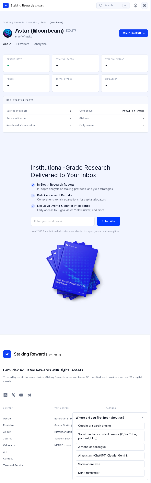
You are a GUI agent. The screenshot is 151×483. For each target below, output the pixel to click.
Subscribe (108, 221)
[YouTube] (21, 395)
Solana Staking (63, 425)
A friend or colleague (92, 446)
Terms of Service (13, 465)
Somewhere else (89, 464)
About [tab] (7, 44)
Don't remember (88, 472)
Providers (9, 425)
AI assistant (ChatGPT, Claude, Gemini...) (104, 455)
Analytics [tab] (40, 44)
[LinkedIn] (5, 395)
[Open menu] (135, 5)
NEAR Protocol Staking (67, 445)
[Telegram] (29, 395)
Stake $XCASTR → (133, 33)
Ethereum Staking (65, 418)
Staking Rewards (13, 22)
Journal (7, 438)
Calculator (9, 445)
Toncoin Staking (64, 438)
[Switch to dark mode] (144, 5)
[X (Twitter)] (13, 395)
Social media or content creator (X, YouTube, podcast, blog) (107, 436)
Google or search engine (94, 425)
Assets (32, 22)
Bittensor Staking (64, 431)
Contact (8, 458)
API (5, 451)
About (7, 431)
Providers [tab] (23, 44)
